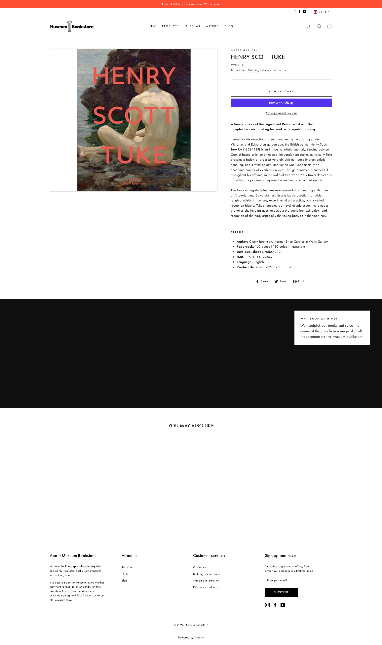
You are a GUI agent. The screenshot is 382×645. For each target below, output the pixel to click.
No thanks (191, 339)
